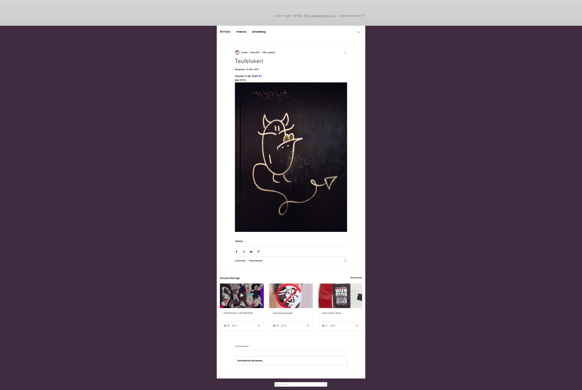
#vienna (241, 31)
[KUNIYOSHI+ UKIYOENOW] (242, 296)
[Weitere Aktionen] (345, 52)
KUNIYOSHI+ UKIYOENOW (238, 313)
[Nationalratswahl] (291, 296)
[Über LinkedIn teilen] (251, 251)
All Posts (225, 31)
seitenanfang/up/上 (323, 15)
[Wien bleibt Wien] (340, 296)
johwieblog (259, 31)
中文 (306, 15)
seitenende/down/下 (351, 15)
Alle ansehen (356, 278)
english (287, 15)
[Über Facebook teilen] (236, 251)
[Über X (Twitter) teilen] (243, 251)
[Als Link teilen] (258, 251)
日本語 (299, 15)
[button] (358, 32)
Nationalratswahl (283, 313)
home (278, 15)
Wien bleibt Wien (331, 313)
